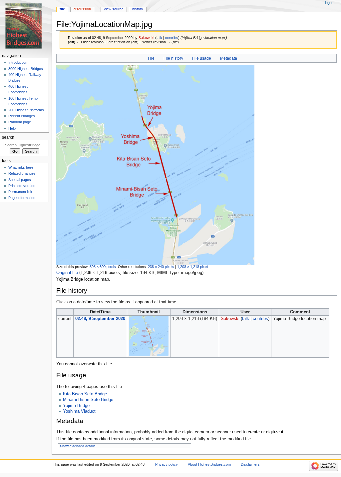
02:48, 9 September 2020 (100, 318)
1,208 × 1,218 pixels (193, 267)
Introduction (17, 62)
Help (12, 128)
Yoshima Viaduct (79, 411)
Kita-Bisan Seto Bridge (85, 394)
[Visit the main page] (26, 26)
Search (8, 137)
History (137, 9)
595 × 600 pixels (103, 267)
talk (159, 38)
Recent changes (21, 116)
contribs (171, 38)
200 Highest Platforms (26, 110)
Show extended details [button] (77, 446)
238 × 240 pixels (161, 267)
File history (173, 58)
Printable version (21, 186)
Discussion (82, 9)
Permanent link (20, 192)
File (151, 58)
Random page (19, 122)
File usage (201, 58)
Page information (21, 198)
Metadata (228, 58)
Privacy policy (166, 464)
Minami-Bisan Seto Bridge (88, 399)
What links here (20, 167)
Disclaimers (250, 464)
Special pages (19, 180)
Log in (329, 3)
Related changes (22, 173)
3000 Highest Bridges (25, 69)
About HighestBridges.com (209, 464)
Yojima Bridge (76, 405)
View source (114, 9)
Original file (67, 272)
